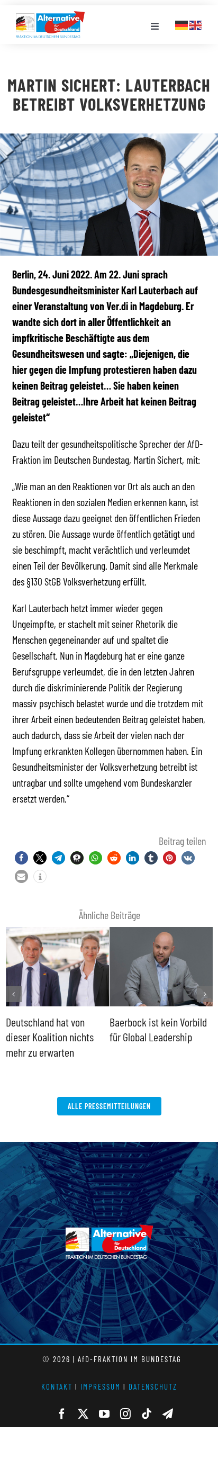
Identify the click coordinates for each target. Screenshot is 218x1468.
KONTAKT (56, 1386)
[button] (21, 857)
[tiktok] (146, 1414)
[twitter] (83, 1414)
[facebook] (62, 1414)
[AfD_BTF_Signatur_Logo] (50, 16)
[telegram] (167, 1414)
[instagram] (125, 1414)
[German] (182, 23)
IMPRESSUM (100, 1386)
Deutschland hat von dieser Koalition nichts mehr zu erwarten (50, 1037)
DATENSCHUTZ (153, 1386)
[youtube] (104, 1414)
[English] (196, 23)
